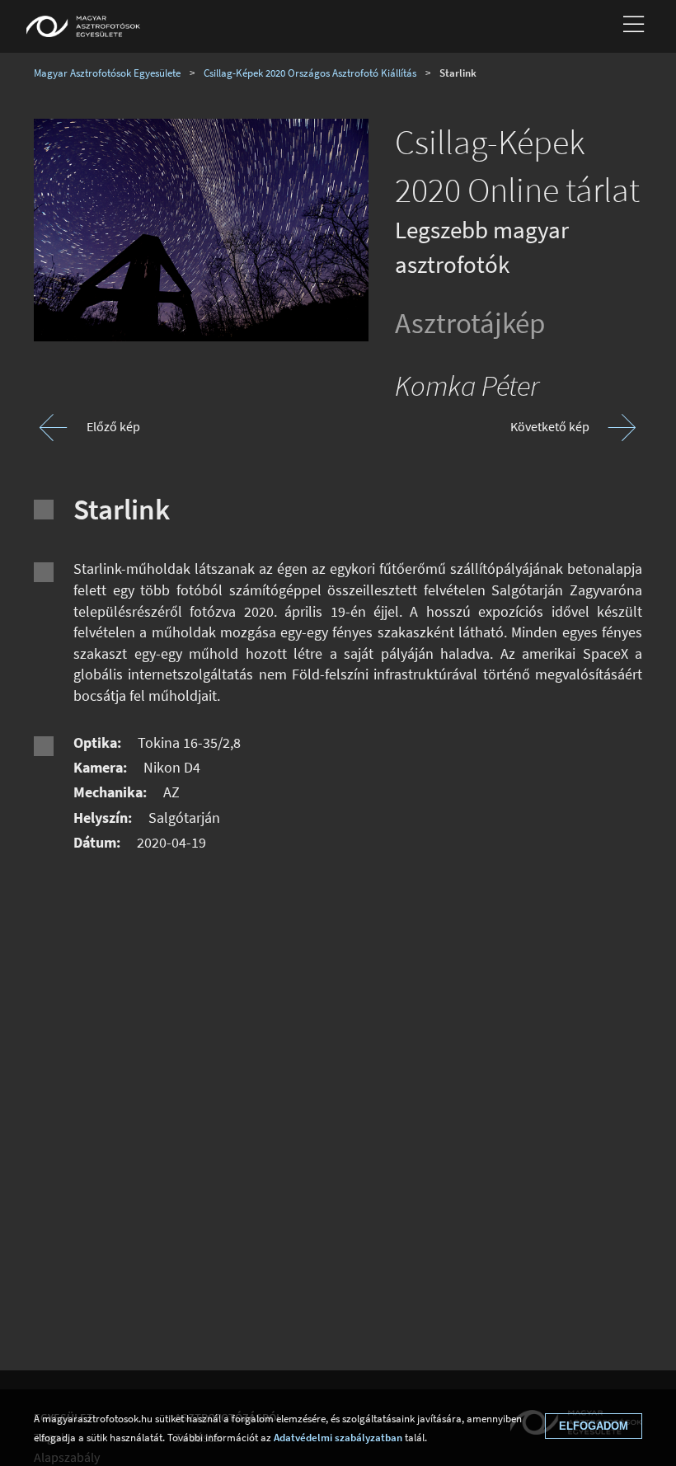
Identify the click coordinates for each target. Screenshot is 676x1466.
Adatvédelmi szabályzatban (338, 1437)
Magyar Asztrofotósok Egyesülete (107, 72)
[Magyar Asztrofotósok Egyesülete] (83, 26)
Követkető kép (549, 426)
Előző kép (113, 426)
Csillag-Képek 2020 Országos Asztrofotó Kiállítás (310, 72)
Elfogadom (593, 1426)
